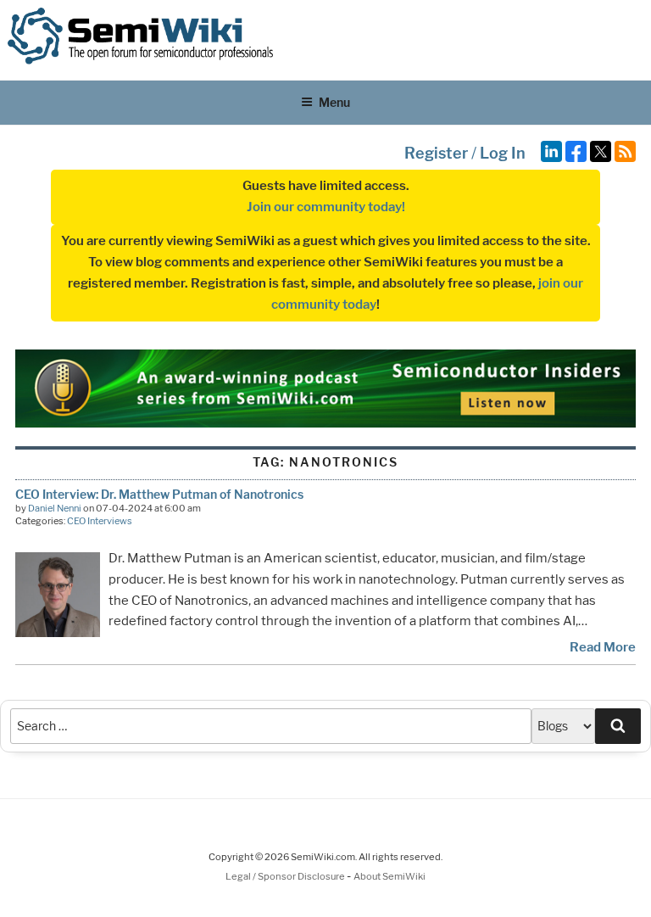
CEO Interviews (99, 521)
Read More (603, 647)
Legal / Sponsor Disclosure (286, 876)
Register (436, 153)
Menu (334, 102)
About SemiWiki (389, 876)
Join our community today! (326, 207)
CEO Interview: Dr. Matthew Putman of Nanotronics (159, 494)
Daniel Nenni (54, 508)
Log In (503, 153)
